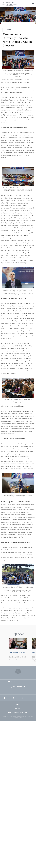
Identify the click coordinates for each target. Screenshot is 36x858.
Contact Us (18, 708)
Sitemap (18, 704)
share (8, 30)
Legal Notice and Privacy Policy (18, 712)
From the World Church (11, 27)
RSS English (23, 27)
